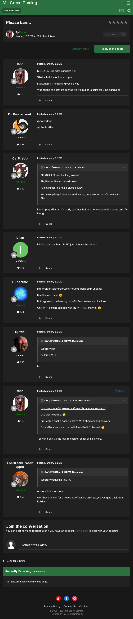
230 (21, 362)
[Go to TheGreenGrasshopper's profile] (20, 479)
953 (21, 188)
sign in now (81, 530)
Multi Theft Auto (46, 36)
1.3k (21, 144)
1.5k (21, 497)
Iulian (20, 237)
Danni (20, 64)
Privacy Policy (52, 606)
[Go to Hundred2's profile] (20, 294)
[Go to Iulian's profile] (20, 250)
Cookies (84, 606)
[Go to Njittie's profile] (20, 344)
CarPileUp (20, 158)
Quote (48, 100)
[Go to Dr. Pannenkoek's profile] (20, 126)
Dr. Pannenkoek (20, 114)
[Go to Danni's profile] (10, 34)
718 (22, 267)
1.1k (22, 94)
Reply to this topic (112, 48)
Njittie (20, 332)
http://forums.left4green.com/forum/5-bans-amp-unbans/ (69, 288)
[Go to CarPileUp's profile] (20, 170)
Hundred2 (20, 282)
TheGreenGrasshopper (20, 465)
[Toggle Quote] (42, 167)
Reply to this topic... (36, 544)
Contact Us (70, 606)
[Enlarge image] (60, 295)
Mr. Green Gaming (20, 2)
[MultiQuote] (39, 100)
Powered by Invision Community (66, 614)
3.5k (21, 312)
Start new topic (80, 48)
